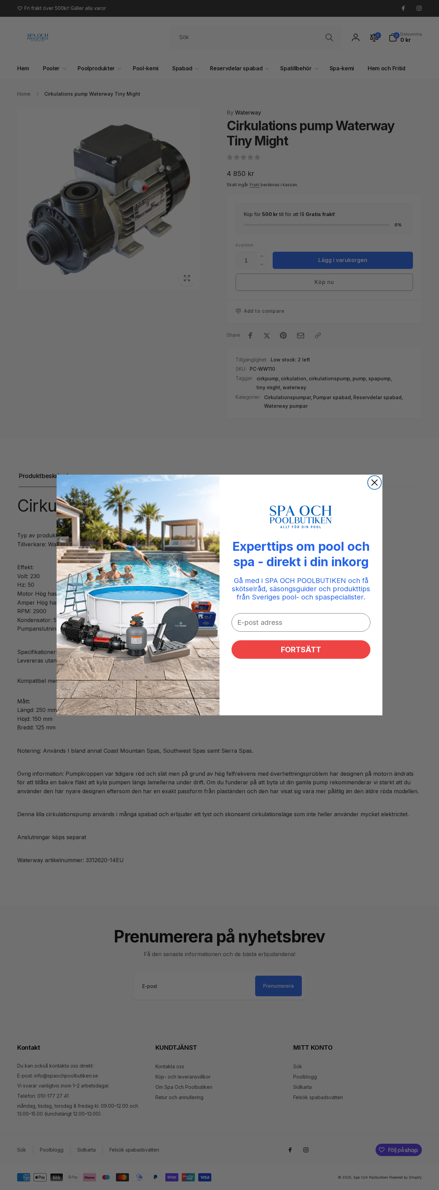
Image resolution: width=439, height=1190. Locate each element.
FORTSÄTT (301, 649)
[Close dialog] (374, 482)
